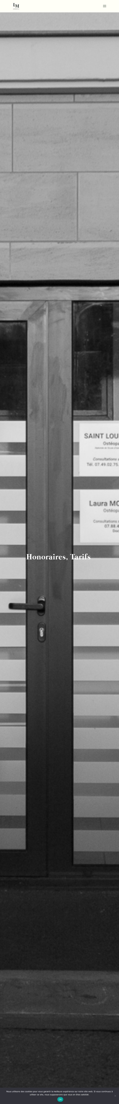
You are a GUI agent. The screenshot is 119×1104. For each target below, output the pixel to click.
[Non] (115, 1095)
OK (60, 1099)
